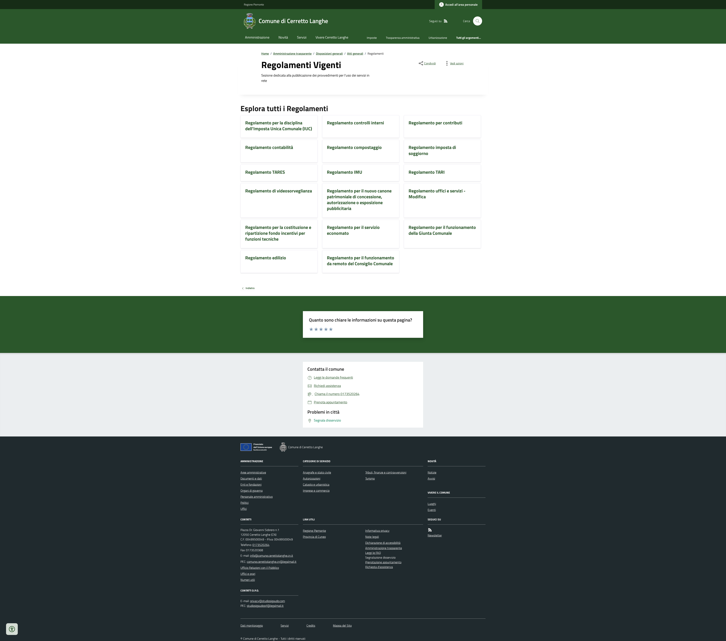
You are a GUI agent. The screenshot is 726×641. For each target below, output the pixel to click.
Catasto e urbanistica (316, 484)
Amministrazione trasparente (292, 53)
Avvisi (431, 478)
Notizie (432, 472)
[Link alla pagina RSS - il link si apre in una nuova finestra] (445, 21)
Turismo (370, 478)
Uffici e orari (247, 573)
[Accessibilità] (12, 629)
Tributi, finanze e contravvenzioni (385, 472)
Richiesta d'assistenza (379, 567)
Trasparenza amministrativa (403, 38)
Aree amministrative (253, 472)
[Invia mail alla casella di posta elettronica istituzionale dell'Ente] (271, 556)
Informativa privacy (377, 530)
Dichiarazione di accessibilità (382, 542)
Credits (310, 625)
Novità (283, 37)
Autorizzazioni (311, 478)
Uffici (243, 508)
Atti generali (355, 53)
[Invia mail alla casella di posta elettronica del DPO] (267, 601)
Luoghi (432, 503)
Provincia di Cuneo (314, 536)
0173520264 (260, 545)
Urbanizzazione (438, 38)
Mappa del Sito (342, 625)
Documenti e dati (251, 478)
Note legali (372, 536)
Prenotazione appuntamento (383, 562)
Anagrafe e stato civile (317, 472)
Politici (244, 502)
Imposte (372, 38)
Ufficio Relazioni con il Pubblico (259, 567)
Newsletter (435, 535)
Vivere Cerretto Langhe (332, 37)
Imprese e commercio (316, 490)
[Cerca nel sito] (476, 21)
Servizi (301, 37)
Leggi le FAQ (373, 552)
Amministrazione (257, 37)
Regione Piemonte (254, 4)
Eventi (432, 510)
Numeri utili (247, 579)
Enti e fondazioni (250, 484)
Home (265, 53)
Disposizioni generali (329, 53)
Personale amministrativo (256, 496)
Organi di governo (251, 490)
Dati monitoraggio (251, 625)
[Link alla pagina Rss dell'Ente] (430, 530)
